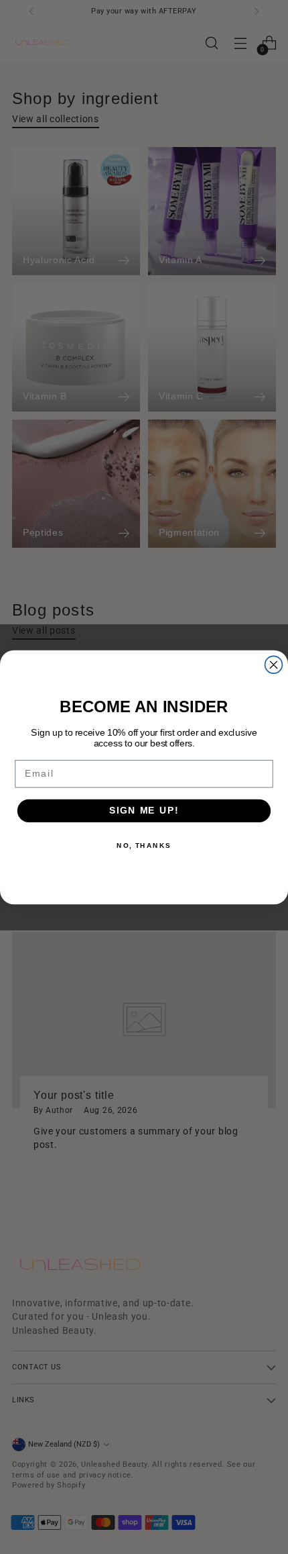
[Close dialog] (274, 664)
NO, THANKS (144, 845)
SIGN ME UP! (144, 811)
